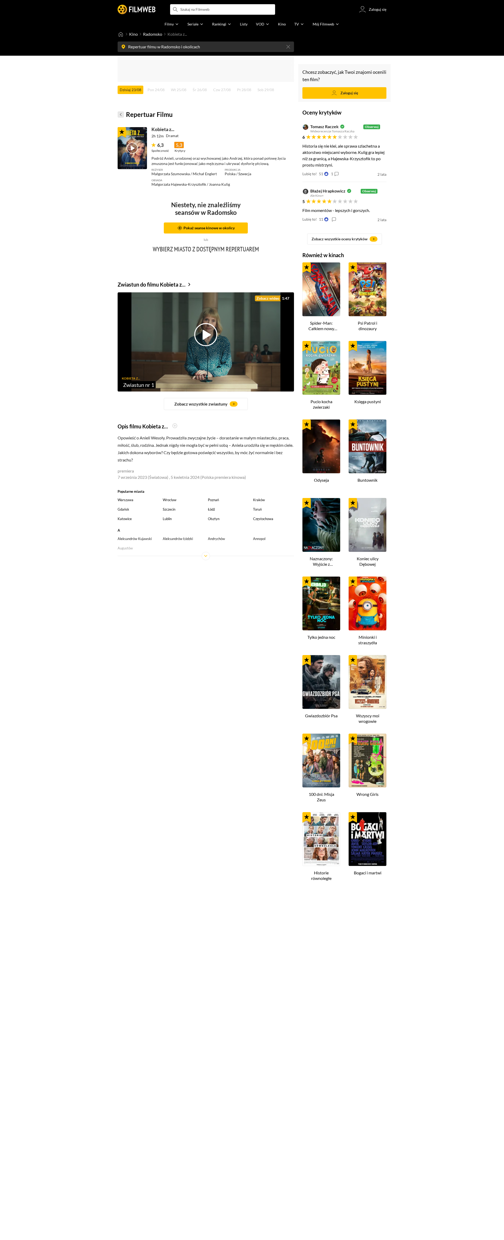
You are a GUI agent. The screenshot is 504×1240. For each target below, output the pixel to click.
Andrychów (216, 539)
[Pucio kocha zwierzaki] (321, 368)
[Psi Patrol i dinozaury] (367, 289)
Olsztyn (213, 519)
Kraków (259, 500)
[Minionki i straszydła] (367, 603)
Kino (133, 34)
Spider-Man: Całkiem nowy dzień (321, 325)
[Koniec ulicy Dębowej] (367, 525)
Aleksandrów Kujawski (135, 539)
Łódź (211, 509)
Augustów (125, 548)
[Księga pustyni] (367, 368)
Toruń (257, 509)
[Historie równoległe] (321, 839)
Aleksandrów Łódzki (178, 539)
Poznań (213, 500)
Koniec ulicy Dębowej (368, 561)
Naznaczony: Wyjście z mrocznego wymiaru (321, 561)
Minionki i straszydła (367, 640)
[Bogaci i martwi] (367, 839)
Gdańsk (123, 509)
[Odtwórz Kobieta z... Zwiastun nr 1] (132, 148)
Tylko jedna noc (321, 637)
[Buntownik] (367, 446)
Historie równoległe (321, 875)
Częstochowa (263, 519)
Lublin (167, 519)
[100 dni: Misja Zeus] (321, 760)
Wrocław (169, 500)
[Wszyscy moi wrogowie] (367, 682)
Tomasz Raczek (324, 126)
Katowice (125, 519)
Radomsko (152, 34)
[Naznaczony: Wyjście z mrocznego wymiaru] (321, 525)
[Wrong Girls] (367, 760)
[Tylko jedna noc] (321, 603)
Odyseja (321, 480)
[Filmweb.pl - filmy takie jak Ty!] (136, 9)
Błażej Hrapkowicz (327, 191)
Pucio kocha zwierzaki (321, 404)
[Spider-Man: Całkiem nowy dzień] (321, 289)
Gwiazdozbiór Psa (321, 715)
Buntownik (367, 480)
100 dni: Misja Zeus (321, 797)
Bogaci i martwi (367, 872)
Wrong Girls (367, 794)
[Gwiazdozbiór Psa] (321, 682)
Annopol (259, 539)
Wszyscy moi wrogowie (367, 718)
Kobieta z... (162, 129)
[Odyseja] (321, 446)
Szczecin (169, 509)
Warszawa (125, 500)
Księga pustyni (367, 401)
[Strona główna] (121, 34)
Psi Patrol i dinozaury (367, 325)
